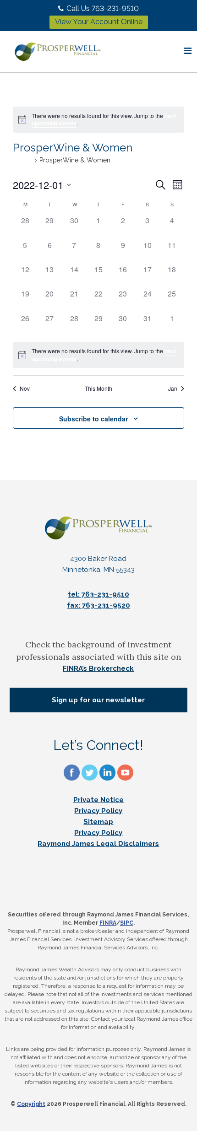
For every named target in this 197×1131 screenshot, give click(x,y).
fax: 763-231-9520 (98, 605)
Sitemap (98, 822)
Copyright (31, 1104)
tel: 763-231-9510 (98, 594)
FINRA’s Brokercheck (98, 668)
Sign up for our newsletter (98, 700)
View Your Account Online (98, 21)
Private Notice (98, 800)
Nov (25, 388)
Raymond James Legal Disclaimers (98, 844)
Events (22, 160)
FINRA (107, 923)
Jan (172, 388)
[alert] (98, 120)
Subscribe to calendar (93, 418)
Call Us (102, 8)
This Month (98, 388)
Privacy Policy (98, 811)
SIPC (126, 923)
